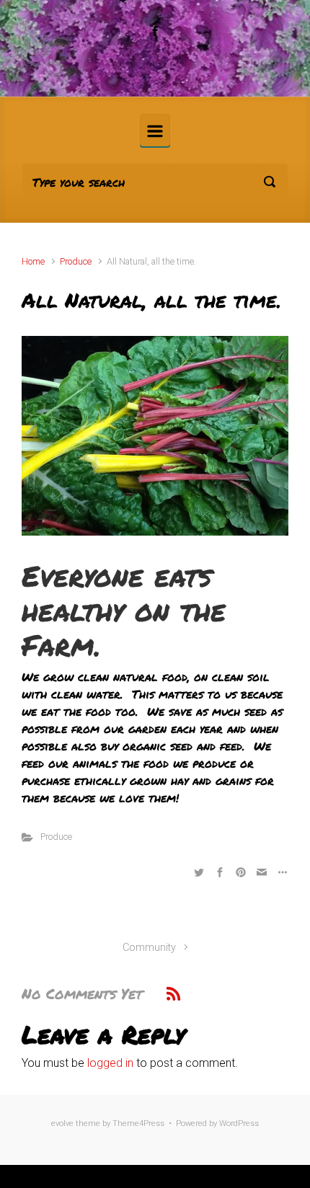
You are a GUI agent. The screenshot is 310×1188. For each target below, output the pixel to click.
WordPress (239, 1123)
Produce (76, 261)
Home (33, 261)
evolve (62, 1123)
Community (149, 947)
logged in (110, 1063)
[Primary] (155, 130)
